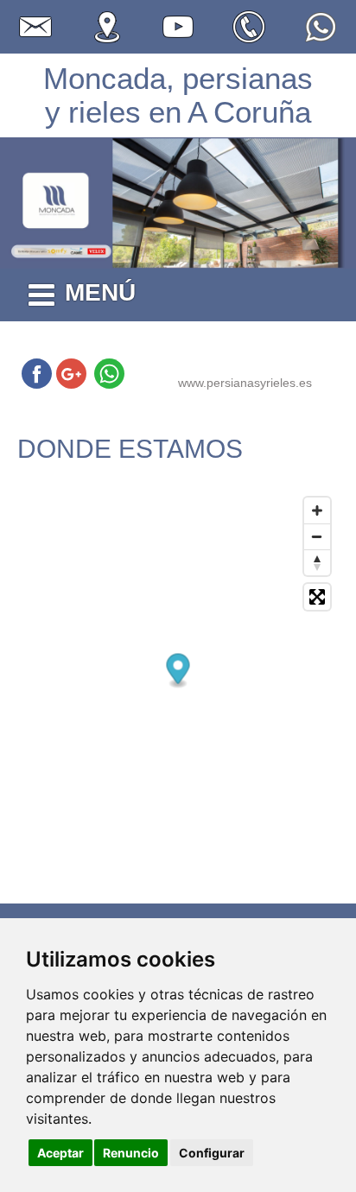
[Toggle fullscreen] (317, 597)
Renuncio (131, 1152)
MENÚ (100, 292)
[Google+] (71, 373)
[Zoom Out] (317, 536)
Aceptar (60, 1152)
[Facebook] (37, 373)
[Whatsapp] (109, 373)
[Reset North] (317, 562)
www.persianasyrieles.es (245, 383)
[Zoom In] (317, 510)
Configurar (212, 1152)
